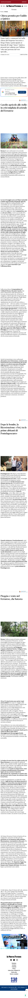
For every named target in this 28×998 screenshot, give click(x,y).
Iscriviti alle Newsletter (6, 2)
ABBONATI (24, 2)
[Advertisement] (12, 67)
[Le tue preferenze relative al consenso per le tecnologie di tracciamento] (25, 995)
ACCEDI (25, 6)
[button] (14, 941)
